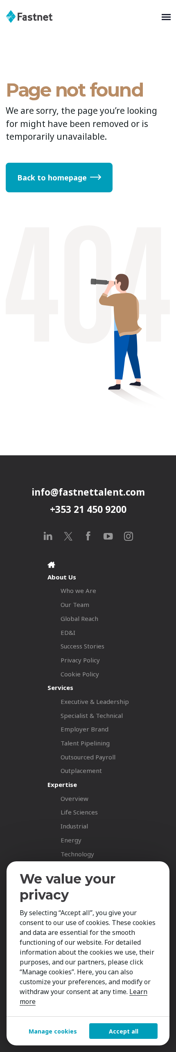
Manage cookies (53, 1031)
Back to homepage (52, 177)
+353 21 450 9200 (88, 509)
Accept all (123, 1031)
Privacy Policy (80, 660)
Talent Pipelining (85, 743)
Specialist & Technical (92, 715)
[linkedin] (48, 536)
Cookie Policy (80, 674)
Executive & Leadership (95, 701)
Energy (71, 840)
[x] (68, 536)
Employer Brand (84, 729)
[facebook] (88, 536)
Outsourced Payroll (88, 757)
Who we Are (78, 590)
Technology (77, 854)
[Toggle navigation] (166, 16)
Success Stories (82, 646)
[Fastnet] (82, 16)
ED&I (68, 632)
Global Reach (79, 618)
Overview (74, 798)
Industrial (74, 826)
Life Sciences (79, 812)
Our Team (75, 604)
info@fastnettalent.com (88, 492)
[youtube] (108, 536)
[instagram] (128, 536)
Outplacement (81, 770)
